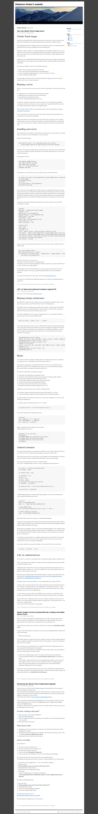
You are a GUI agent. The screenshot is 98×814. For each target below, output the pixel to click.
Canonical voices (24, 284)
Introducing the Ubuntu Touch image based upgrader (36, 684)
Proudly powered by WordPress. (64, 812)
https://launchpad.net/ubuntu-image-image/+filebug (28, 795)
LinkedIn (71, 38)
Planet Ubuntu (31, 284)
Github (69, 30)
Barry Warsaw (40, 688)
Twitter (70, 37)
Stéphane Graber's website (29, 4)
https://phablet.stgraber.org (50, 275)
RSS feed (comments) (73, 45)
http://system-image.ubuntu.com (26, 716)
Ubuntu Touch (37, 284)
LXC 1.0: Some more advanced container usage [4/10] (36, 289)
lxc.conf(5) (39, 371)
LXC (29, 607)
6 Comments (51, 678)
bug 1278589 (50, 119)
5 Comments (51, 284)
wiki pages (49, 78)
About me (23, 22)
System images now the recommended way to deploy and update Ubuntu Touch (40, 613)
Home (18, 22)
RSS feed (71, 44)
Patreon (69, 31)
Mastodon (71, 40)
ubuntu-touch (46, 284)
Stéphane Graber (30, 32)
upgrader (36, 52)
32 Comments (53, 607)
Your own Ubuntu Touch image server (30, 31)
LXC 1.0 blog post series (36, 293)
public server (47, 47)
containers (47, 607)
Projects (28, 22)
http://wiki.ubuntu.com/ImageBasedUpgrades (42, 697)
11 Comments (52, 805)
